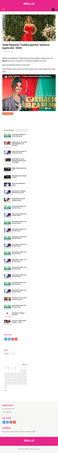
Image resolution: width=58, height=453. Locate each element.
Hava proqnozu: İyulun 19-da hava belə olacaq (19, 245)
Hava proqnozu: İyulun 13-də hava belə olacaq (19, 290)
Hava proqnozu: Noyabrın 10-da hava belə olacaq (19, 152)
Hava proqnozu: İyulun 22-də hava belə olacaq (19, 222)
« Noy (5, 390)
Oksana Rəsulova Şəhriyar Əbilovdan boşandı (18, 199)
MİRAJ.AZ (29, 3)
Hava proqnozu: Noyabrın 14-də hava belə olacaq (19, 135)
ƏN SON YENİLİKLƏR (9, 130)
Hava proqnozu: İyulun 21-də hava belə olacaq (19, 229)
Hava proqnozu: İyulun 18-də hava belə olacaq (19, 252)
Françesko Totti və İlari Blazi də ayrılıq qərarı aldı (19, 298)
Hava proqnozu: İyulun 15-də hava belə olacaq (19, 275)
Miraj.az (4, 61)
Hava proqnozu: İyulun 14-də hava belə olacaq (19, 283)
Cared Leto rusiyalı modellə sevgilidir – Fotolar (19, 321)
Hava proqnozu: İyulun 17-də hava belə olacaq (19, 260)
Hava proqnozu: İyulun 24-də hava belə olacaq (19, 207)
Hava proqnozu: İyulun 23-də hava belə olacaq (19, 214)
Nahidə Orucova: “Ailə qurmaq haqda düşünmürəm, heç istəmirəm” (19, 143)
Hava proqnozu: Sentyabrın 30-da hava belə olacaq (19, 191)
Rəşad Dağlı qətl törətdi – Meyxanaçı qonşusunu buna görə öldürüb (19, 160)
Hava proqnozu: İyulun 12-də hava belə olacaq (19, 306)
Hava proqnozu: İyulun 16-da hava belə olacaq (19, 268)
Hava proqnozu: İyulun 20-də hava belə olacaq (19, 237)
